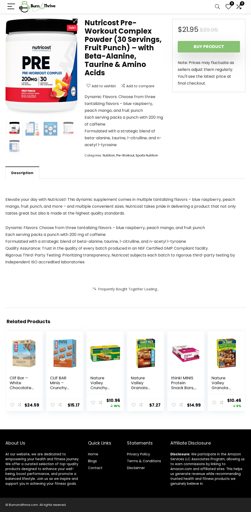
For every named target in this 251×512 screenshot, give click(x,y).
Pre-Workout (125, 155)
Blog (91, 461)
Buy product (209, 47)
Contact (95, 467)
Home (93, 454)
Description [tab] (22, 172)
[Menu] (11, 6)
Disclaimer (136, 467)
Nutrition (109, 155)
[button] (75, 21)
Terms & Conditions (144, 461)
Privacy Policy (138, 454)
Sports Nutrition (147, 155)
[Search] (217, 6)
